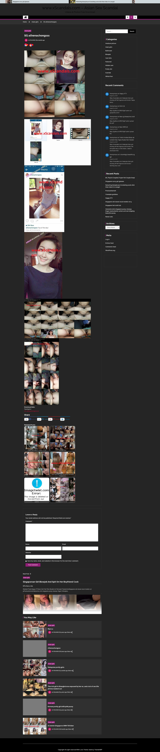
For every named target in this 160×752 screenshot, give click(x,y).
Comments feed (110, 247)
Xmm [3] (122, 106)
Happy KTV (123, 93)
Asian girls (28, 31)
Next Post (26, 574)
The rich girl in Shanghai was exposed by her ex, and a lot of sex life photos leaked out (73, 687)
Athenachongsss (54, 648)
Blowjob (108, 54)
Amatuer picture (110, 43)
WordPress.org (110, 250)
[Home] (25, 17)
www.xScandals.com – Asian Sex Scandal (80, 8)
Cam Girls (108, 58)
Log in (107, 239)
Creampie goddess (111, 194)
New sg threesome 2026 (127, 116)
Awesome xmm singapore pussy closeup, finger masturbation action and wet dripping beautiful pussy (119, 211)
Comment (29, 521)
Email (64, 544)
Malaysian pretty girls (56, 667)
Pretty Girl (108, 69)
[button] (127, 17)
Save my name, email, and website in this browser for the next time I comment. (53, 561)
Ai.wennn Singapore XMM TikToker (61, 726)
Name (27, 544)
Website (28, 552)
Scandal (108, 73)
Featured (108, 62)
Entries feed (109, 243)
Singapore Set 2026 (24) (113, 205)
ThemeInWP (98, 749)
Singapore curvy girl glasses (21, 1)
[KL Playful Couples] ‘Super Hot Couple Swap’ (120, 178)
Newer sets (109, 217)
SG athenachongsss (37, 35)
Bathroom (108, 51)
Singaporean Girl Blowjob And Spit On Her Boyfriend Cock (50, 582)
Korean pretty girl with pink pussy (60, 706)
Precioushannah (110, 191)
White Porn (109, 76)
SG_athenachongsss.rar (31, 411)
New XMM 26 (124, 127)
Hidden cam (109, 65)
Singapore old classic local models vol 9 (118, 202)
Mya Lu (50, 629)
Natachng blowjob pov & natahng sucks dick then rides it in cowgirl (95, 1)
